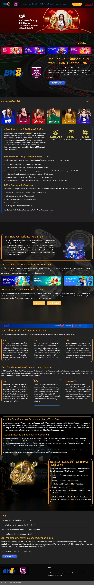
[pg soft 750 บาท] (11, 50)
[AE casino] (38, 115)
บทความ (58, 4)
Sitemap (66, 4)
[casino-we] (8, 115)
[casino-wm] (23, 115)
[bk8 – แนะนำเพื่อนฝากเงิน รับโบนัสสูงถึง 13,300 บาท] (57, 50)
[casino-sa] (69, 115)
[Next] (87, 48)
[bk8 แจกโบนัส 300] (80, 50)
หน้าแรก (24, 4)
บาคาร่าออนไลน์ (33, 4)
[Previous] (4, 48)
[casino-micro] (84, 115)
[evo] (53, 115)
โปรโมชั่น (42, 4)
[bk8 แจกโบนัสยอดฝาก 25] (34, 50)
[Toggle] (3, 521)
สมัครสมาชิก (50, 4)
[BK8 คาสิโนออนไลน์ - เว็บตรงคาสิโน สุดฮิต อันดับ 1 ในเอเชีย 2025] (10, 4)
